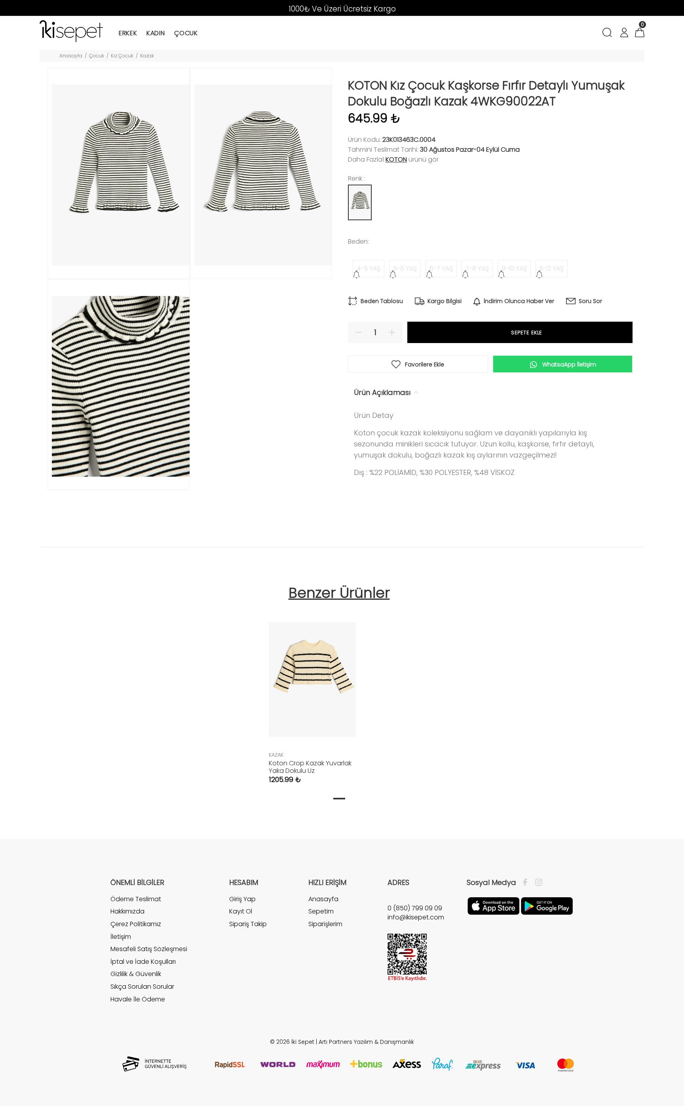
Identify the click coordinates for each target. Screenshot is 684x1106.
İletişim (120, 936)
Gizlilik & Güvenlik (135, 973)
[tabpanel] (312, 691)
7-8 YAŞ (477, 268)
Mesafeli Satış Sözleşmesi (148, 948)
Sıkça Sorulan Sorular (142, 986)
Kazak (147, 55)
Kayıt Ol (240, 911)
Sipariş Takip (248, 924)
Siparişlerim (325, 924)
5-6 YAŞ (405, 268)
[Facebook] (527, 882)
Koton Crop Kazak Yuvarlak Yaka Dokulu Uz (310, 767)
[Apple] (493, 906)
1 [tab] (339, 798)
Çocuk (96, 55)
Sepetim (321, 911)
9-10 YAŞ (514, 268)
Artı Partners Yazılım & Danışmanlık (366, 1042)
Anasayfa (70, 55)
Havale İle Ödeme (137, 999)
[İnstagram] (536, 882)
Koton (396, 159)
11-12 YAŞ (552, 268)
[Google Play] (547, 906)
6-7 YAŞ (441, 268)
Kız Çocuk (122, 55)
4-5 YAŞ (368, 268)
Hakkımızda (127, 911)
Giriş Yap (242, 899)
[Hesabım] (624, 33)
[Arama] (608, 33)
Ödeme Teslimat (135, 899)
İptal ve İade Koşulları (143, 961)
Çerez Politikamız (135, 924)
